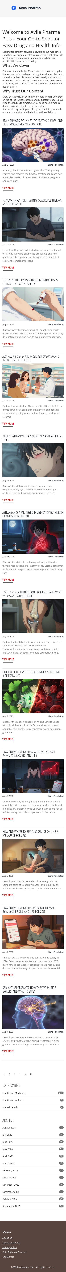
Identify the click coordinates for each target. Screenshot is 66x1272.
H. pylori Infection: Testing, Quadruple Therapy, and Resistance (32, 202)
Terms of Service (11, 1242)
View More (8, 188)
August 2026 (32, 1127)
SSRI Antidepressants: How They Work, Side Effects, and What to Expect (29, 989)
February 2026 (32, 1170)
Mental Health (32, 1107)
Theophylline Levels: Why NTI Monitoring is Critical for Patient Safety (30, 282)
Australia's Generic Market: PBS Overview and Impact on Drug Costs (30, 358)
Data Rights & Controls (14, 1252)
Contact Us (8, 1256)
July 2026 (32, 1134)
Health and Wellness (32, 1100)
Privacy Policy (9, 1247)
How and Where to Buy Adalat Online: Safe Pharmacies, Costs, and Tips (28, 753)
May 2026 (32, 1149)
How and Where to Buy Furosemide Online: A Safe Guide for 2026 (30, 833)
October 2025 (32, 1198)
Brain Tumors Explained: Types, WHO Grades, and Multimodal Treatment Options (32, 122)
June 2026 (32, 1141)
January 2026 (32, 1177)
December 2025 (32, 1184)
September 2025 (32, 1206)
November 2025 (32, 1191)
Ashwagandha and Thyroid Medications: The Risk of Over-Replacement (32, 514)
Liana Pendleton (56, 164)
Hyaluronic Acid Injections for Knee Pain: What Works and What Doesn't (32, 594)
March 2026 (32, 1163)
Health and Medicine (32, 1093)
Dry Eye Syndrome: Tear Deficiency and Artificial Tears (32, 438)
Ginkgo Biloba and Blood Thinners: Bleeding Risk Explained (31, 674)
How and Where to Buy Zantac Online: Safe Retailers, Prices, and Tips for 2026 (29, 910)
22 (31, 1074)
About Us (7, 1237)
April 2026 (32, 1156)
